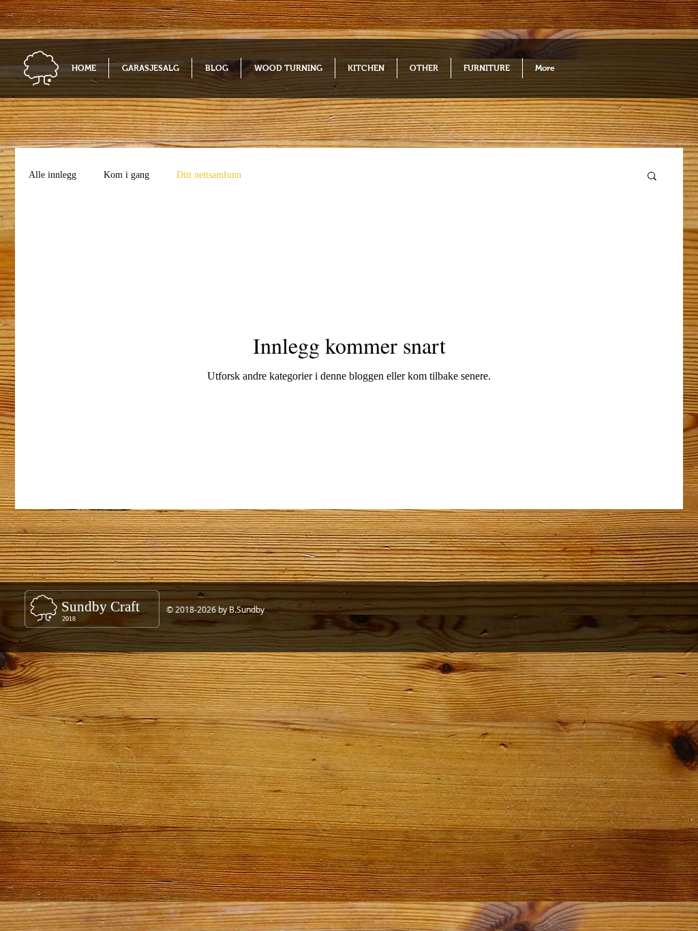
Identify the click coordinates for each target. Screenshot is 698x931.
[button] (652, 177)
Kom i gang (126, 175)
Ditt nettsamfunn (209, 175)
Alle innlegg (52, 175)
